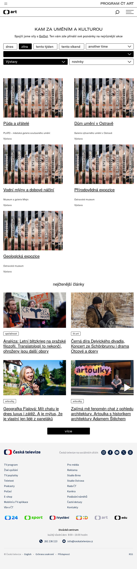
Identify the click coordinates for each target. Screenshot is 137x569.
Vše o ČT (9, 507)
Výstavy (11, 61)
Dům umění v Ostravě (93, 123)
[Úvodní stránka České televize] (22, 453)
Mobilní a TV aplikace (16, 502)
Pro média (73, 464)
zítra (24, 46)
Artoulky (9, 401)
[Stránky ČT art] (101, 518)
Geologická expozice (21, 256)
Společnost (11, 333)
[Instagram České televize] (103, 454)
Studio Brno (74, 475)
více (68, 431)
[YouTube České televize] (117, 454)
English (27, 554)
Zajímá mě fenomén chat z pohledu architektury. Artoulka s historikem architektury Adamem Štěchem (102, 413)
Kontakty (72, 507)
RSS (131, 554)
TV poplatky (11, 475)
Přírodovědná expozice (94, 189)
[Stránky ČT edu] (123, 518)
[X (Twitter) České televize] (123, 454)
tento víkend (70, 46)
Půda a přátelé (16, 123)
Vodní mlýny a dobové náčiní (28, 189)
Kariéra (71, 491)
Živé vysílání (11, 470)
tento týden (44, 46)
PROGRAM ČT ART (117, 3)
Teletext (9, 480)
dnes (9, 46)
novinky (78, 61)
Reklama (72, 470)
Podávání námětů (77, 496)
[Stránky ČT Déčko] (82, 518)
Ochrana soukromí (45, 554)
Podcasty (9, 486)
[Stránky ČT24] (11, 518)
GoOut (43, 36)
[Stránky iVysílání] (62, 518)
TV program (11, 464)
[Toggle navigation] (5, 3)
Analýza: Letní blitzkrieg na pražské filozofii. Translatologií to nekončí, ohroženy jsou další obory (34, 345)
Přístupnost (64, 554)
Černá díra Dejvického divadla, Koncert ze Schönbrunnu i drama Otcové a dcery (100, 345)
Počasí (8, 491)
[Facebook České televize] (110, 454)
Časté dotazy (74, 502)
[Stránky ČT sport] (34, 518)
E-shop (8, 496)
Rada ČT (72, 486)
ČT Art (76, 333)
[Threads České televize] (130, 454)
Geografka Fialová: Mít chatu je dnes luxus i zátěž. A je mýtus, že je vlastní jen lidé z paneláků (32, 413)
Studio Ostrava (75, 480)
